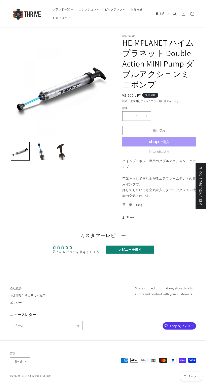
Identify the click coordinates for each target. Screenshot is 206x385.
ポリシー (16, 302)
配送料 (134, 101)
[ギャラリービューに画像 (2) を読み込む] (41, 151)
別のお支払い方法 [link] (159, 151)
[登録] (77, 325)
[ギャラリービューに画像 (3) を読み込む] (61, 151)
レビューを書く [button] (130, 249)
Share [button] (130, 217)
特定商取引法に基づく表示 (27, 295)
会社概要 (16, 288)
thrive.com (24, 375)
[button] (174, 13)
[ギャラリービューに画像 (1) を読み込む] (20, 151)
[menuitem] (63, 9)
